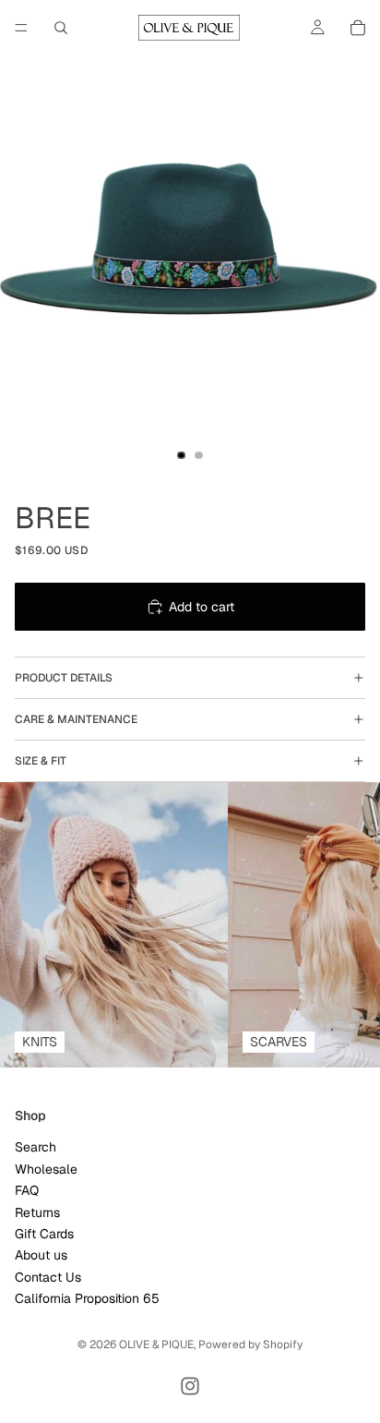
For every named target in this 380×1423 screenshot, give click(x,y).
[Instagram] (190, 1386)
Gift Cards (44, 1233)
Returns (37, 1212)
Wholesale (46, 1169)
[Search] (61, 27)
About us (41, 1256)
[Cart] (358, 27)
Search (35, 1148)
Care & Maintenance (76, 719)
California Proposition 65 (87, 1298)
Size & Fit (40, 761)
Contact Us (48, 1277)
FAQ (27, 1191)
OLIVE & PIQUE (156, 1344)
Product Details (64, 677)
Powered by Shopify (250, 1344)
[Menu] (21, 27)
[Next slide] (345, 925)
